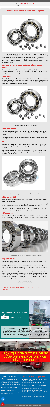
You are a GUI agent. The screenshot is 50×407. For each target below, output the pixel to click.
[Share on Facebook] (22, 282)
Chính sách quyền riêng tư (7, 393)
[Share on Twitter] (24, 282)
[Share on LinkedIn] (31, 282)
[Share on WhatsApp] (19, 282)
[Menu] (1, 4)
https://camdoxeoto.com (11, 389)
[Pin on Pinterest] (28, 282)
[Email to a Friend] (26, 282)
